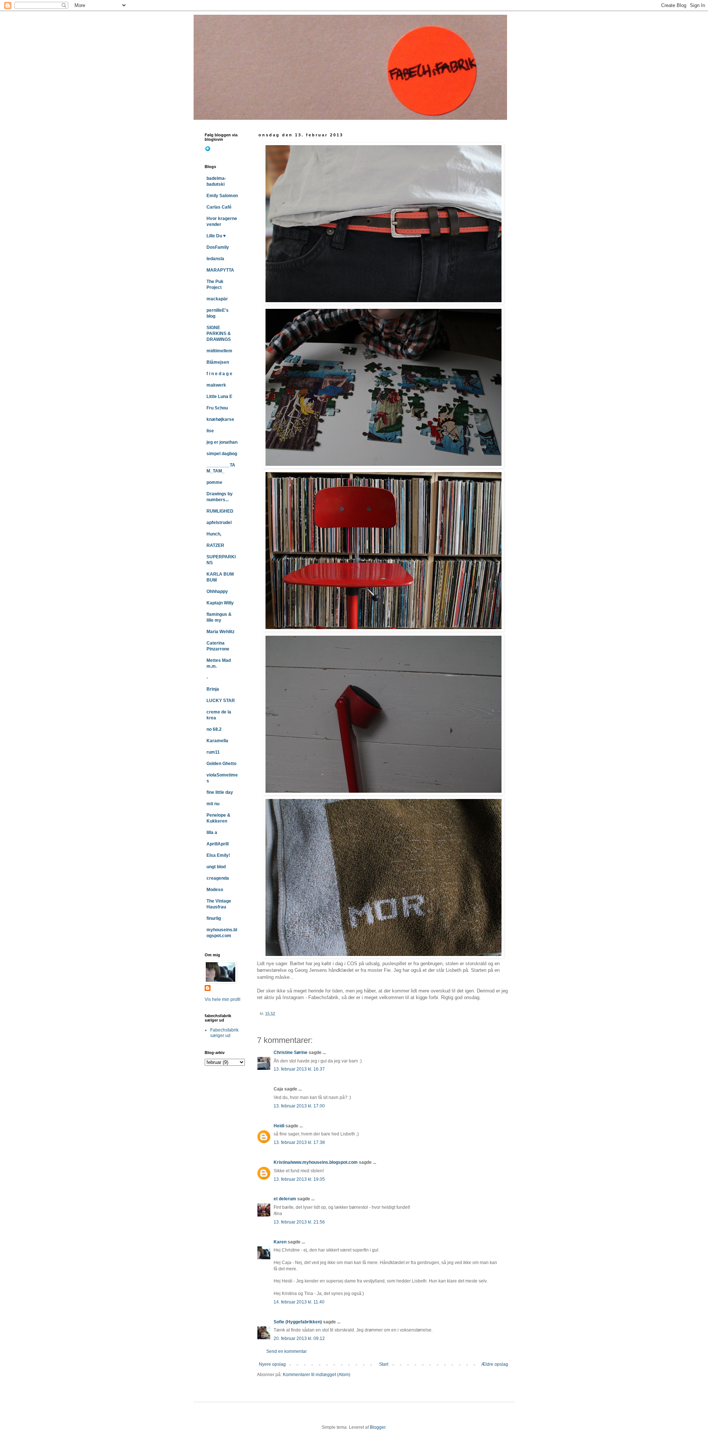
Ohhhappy (217, 591)
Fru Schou (217, 408)
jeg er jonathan (221, 442)
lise (210, 430)
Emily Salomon (222, 195)
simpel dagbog (221, 453)
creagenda (217, 878)
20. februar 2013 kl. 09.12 (299, 1338)
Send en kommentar (286, 1351)
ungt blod (216, 866)
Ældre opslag (494, 1364)
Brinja (212, 689)
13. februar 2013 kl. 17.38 (299, 1142)
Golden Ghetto (221, 763)
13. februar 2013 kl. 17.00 (299, 1106)
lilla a (211, 832)
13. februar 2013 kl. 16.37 (299, 1069)
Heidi (279, 1125)
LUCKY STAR (220, 700)
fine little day (219, 792)
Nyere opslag (272, 1364)
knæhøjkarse (220, 419)
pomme (214, 482)
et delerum (285, 1198)
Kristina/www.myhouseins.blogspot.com (316, 1162)
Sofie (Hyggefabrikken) (298, 1321)
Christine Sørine (291, 1052)
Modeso (214, 889)
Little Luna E (219, 396)
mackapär (217, 298)
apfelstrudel (219, 522)
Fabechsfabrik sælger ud (224, 1032)
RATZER (215, 545)
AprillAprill (217, 844)
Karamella (217, 740)
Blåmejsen (217, 362)
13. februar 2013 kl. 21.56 (299, 1222)
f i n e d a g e (219, 373)
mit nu (212, 803)
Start (383, 1364)
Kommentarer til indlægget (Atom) (316, 1374)
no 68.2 (214, 729)
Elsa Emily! (218, 855)
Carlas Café (219, 207)
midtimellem (219, 350)
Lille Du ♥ (216, 235)
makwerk (216, 385)
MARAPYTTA (220, 270)
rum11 (213, 752)
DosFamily (217, 247)
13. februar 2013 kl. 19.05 (299, 1179)
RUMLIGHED (219, 511)
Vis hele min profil (222, 999)
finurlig (213, 918)
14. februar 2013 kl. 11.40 (299, 1302)
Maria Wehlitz (220, 631)
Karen (280, 1242)
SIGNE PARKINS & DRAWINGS (218, 333)
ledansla (215, 258)
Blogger (377, 1427)
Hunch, (213, 534)
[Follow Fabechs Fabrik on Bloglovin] (208, 150)
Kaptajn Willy (220, 602)
